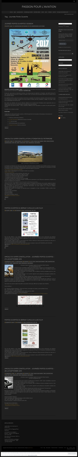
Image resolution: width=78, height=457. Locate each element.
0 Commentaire (25, 26)
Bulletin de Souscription (9, 172)
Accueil (11, 12)
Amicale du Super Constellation (38, 141)
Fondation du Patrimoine (50, 141)
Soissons (43, 26)
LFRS (15, 142)
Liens (46, 12)
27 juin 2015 (8, 141)
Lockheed (18, 142)
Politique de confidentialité (62, 12)
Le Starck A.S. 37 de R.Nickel (68, 112)
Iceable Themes (30, 447)
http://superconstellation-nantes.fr (24, 293)
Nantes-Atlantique (31, 142)
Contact (54, 12)
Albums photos (20, 12)
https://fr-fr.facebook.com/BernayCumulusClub (20, 244)
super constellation (37, 142)
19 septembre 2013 (8, 373)
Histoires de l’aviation (28, 12)
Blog (15, 12)
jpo (39, 26)
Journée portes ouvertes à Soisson (19, 24)
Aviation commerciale (18, 141)
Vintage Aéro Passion (13, 125)
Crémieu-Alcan (61, 101)
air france (32, 141)
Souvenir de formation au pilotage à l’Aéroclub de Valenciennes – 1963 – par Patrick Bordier (65, 89)
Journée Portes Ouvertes (18, 26)
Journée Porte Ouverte (35, 26)
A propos (50, 12)
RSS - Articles (63, 117)
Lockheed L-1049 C (22, 142)
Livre (22, 141)
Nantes (27, 142)
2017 (30, 26)
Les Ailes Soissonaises (13, 119)
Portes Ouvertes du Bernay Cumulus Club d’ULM (24, 208)
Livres (42, 12)
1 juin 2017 (7, 26)
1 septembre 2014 (8, 322)
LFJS (40, 26)
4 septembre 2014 (8, 261)
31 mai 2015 (7, 210)
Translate (67, 26)
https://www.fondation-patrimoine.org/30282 (13, 169)
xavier (11, 26)
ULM (34, 210)
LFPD (32, 210)
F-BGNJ (45, 141)
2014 (31, 261)
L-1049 (13, 142)
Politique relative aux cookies (32, 455)
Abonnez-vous (62, 43)
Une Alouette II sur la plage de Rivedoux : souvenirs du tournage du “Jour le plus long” (65, 80)
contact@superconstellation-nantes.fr (12, 195)
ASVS (10, 121)
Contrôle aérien (37, 12)
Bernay (23, 210)
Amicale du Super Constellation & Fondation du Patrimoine (28, 139)
